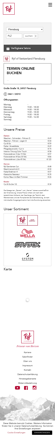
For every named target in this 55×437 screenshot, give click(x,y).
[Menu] (50, 5)
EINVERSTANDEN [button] (42, 432)
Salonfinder (27, 357)
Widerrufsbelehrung (27, 383)
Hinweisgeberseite (27, 378)
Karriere (27, 352)
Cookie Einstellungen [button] (16, 432)
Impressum (27, 365)
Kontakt (27, 370)
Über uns (27, 361)
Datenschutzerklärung (27, 374)
